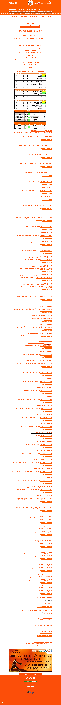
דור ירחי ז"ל (32, 695)
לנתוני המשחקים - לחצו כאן (46, 523)
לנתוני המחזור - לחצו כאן (47, 447)
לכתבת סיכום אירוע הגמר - (46, 607)
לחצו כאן (37, 220)
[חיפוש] (10, 9)
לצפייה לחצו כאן (40, 635)
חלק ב (37, 278)
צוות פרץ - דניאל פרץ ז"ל (26, 695)
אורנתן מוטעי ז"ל (36, 695)
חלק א (44, 278)
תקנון (30, 67)
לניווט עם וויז (17, 38)
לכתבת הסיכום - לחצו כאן (47, 140)
